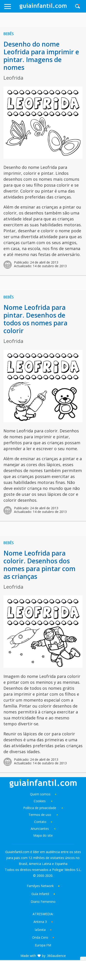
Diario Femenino (43, 901)
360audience (56, 955)
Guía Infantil (40, 894)
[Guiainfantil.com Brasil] (43, 7)
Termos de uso (39, 814)
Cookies (40, 801)
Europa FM (43, 945)
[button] (11, 8)
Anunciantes (40, 828)
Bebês (8, 33)
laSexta (40, 929)
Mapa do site (43, 835)
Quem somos (40, 794)
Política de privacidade (40, 808)
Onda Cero (40, 937)
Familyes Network (40, 886)
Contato (40, 822)
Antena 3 (40, 921)
